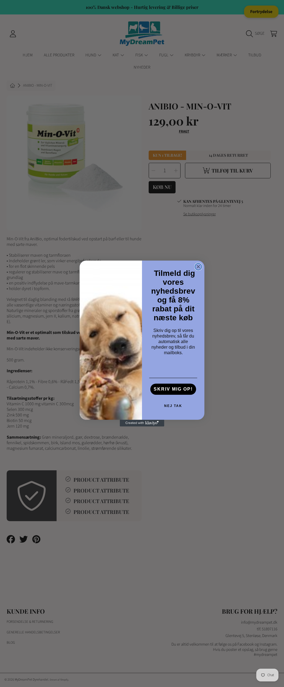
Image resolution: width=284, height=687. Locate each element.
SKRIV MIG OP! (173, 389)
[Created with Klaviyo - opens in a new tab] (142, 423)
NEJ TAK (173, 406)
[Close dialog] (198, 266)
